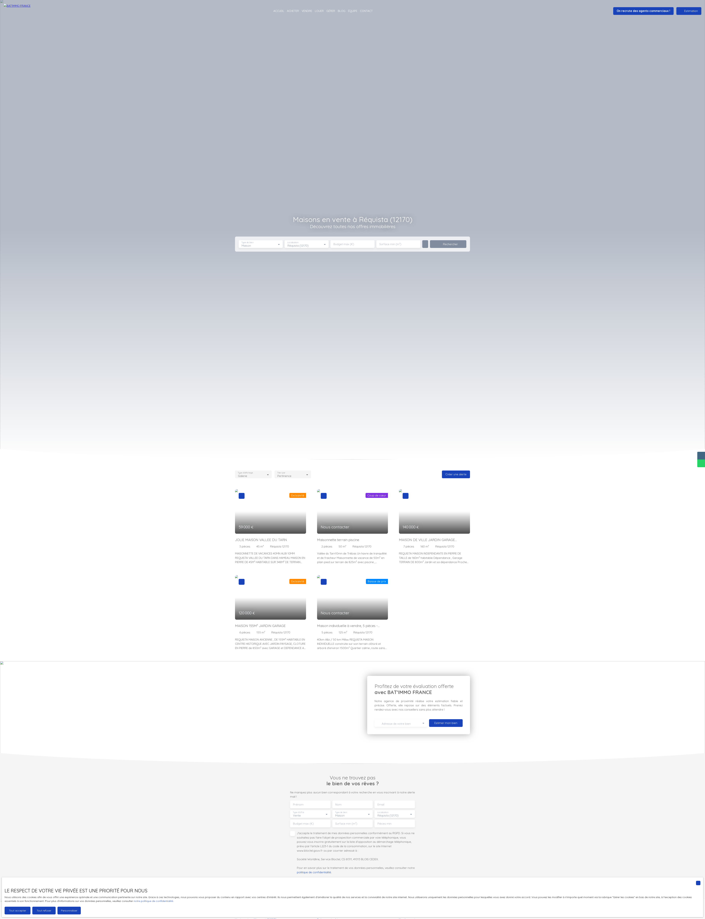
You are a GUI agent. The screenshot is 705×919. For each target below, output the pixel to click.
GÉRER (330, 11)
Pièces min (384, 823)
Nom (338, 804)
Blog (341, 11)
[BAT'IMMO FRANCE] (24, 11)
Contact (366, 11)
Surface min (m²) (390, 244)
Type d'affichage (245, 473)
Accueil (278, 11)
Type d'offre (298, 812)
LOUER (319, 11)
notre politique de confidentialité (153, 901)
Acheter (293, 11)
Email (380, 804)
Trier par (281, 473)
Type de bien (247, 242)
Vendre (307, 11)
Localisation (292, 242)
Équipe (352, 11)
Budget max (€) (343, 244)
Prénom (298, 804)
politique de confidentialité (314, 872)
